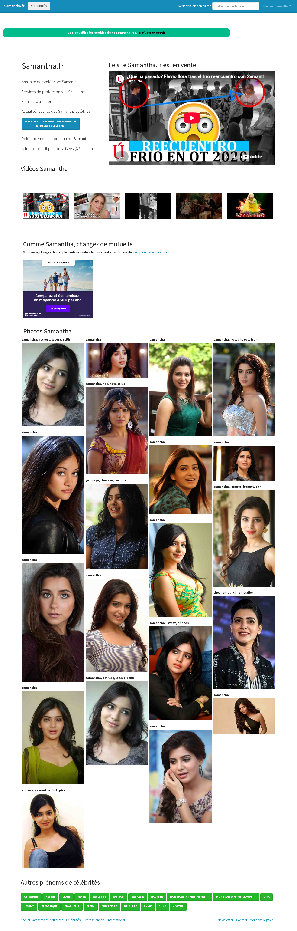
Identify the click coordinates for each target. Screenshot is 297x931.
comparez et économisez (151, 252)
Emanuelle (72, 906)
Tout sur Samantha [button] (275, 6)
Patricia (118, 896)
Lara (266, 896)
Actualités (56, 920)
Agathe (178, 906)
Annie (148, 906)
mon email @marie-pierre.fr (189, 896)
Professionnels (94, 920)
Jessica (29, 906)
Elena (91, 906)
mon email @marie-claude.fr (236, 896)
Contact (241, 920)
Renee (81, 896)
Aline (162, 906)
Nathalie (137, 896)
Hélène (50, 896)
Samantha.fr (14, 6)
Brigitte (130, 906)
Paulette (99, 896)
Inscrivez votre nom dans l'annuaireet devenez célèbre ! (51, 123)
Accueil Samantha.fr (34, 920)
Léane (66, 896)
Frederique (49, 906)
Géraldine (31, 896)
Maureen (157, 896)
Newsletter (225, 920)
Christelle (109, 906)
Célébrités (39, 6)
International (116, 920)
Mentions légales (262, 920)
